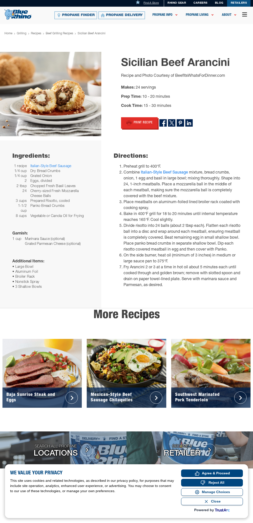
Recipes (36, 33)
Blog (219, 3)
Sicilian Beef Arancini (91, 33)
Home (8, 33)
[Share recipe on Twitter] (171, 123)
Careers (200, 3)
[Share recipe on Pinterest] (180, 123)
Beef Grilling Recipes (59, 33)
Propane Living (197, 15)
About (227, 15)
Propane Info (162, 15)
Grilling (21, 33)
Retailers (239, 3)
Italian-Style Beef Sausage (50, 166)
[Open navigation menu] (244, 15)
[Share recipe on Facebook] (163, 123)
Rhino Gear (177, 3)
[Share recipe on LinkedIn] (189, 123)
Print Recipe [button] (143, 122)
